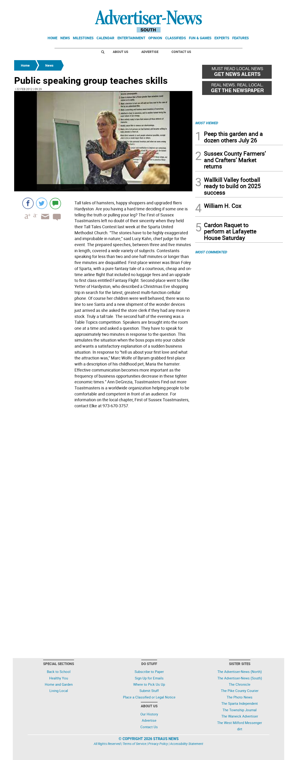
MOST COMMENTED (211, 252)
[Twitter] (41, 203)
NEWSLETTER (245, 5)
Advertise (149, 51)
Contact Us (181, 51)
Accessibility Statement (186, 743)
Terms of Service (134, 743)
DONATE (271, 5)
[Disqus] (103, 474)
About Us (120, 51)
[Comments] (55, 203)
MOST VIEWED (206, 123)
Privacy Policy (158, 743)
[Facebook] (28, 203)
